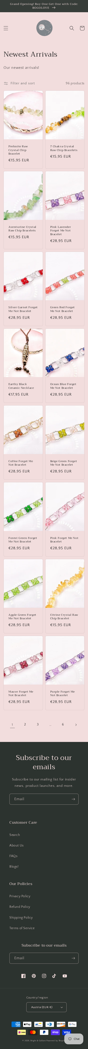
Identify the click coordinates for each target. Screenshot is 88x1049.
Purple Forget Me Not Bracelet (62, 693)
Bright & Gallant (38, 1041)
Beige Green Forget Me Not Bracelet (63, 463)
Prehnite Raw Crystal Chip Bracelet (18, 150)
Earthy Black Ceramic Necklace (21, 386)
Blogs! (14, 867)
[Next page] (76, 725)
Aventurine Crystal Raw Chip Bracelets (22, 229)
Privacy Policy (19, 896)
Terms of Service (22, 928)
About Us (16, 845)
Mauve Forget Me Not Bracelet (20, 693)
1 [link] (12, 725)
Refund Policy (19, 907)
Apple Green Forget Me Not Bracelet (22, 616)
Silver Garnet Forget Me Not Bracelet (23, 309)
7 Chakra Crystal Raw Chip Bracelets (64, 148)
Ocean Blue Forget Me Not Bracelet (63, 386)
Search (14, 835)
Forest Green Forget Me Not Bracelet (22, 540)
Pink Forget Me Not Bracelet (64, 540)
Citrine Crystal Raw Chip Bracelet (64, 616)
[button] (6, 28)
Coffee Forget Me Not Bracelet (20, 463)
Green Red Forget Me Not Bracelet (62, 309)
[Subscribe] (73, 799)
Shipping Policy (21, 918)
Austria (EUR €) (42, 1007)
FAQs (13, 856)
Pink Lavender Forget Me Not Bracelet (60, 230)
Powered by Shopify (56, 1041)
